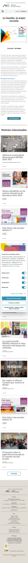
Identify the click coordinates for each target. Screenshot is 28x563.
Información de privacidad (14, 519)
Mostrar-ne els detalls (17, 293)
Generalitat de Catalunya (14, 532)
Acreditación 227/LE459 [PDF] (14, 543)
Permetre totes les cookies (14, 298)
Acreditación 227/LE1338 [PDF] (14, 541)
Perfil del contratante (14, 518)
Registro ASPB (14, 516)
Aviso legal (14, 520)
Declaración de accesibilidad (14, 523)
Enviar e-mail (14, 509)
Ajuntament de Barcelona (14, 529)
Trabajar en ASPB (14, 517)
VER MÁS (14, 474)
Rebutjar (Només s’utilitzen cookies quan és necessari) (14, 308)
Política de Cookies (14, 266)
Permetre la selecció (14, 302)
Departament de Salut (14, 530)
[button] (3, 11)
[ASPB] (14, 491)
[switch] (24, 278)
